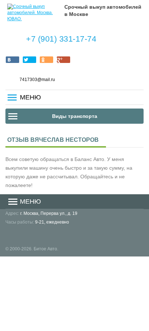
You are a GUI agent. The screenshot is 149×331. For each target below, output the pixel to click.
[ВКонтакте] (12, 59)
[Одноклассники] (46, 59)
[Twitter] (29, 59)
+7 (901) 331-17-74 (61, 38)
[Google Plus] (63, 59)
